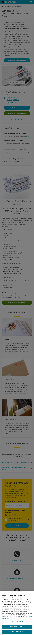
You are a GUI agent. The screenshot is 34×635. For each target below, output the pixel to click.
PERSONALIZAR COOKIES (17, 621)
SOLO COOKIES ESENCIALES (17, 626)
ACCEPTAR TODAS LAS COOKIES (17, 631)
